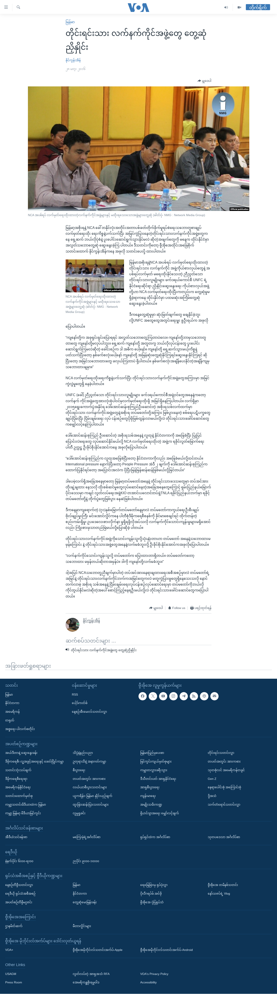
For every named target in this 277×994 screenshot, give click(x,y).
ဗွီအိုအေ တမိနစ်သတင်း (223, 885)
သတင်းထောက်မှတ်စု (19, 796)
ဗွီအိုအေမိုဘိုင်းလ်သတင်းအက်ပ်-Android (166, 950)
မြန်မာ (70, 22)
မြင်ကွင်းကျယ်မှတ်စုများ (156, 761)
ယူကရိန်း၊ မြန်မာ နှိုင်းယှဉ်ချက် (92, 796)
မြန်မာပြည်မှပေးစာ (152, 753)
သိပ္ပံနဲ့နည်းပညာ (83, 753)
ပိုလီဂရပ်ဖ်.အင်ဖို (151, 893)
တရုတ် (9, 720)
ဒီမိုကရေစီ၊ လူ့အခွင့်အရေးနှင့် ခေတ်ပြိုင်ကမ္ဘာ (34, 761)
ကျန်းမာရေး (148, 796)
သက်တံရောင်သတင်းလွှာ (224, 804)
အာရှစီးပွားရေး (149, 787)
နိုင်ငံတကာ (12, 703)
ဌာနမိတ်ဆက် (14, 926)
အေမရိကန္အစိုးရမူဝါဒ (86, 982)
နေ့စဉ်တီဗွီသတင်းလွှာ (19, 885)
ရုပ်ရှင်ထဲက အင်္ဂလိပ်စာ (155, 837)
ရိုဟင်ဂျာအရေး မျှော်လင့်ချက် (159, 813)
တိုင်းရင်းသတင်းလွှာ (221, 753)
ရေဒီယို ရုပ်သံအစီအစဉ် (20, 893)
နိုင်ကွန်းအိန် (73, 60)
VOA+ (9, 950)
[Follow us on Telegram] (184, 696)
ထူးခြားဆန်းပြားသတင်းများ (91, 804)
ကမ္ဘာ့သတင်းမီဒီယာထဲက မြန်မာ (25, 804)
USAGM (10, 974)
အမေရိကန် (12, 712)
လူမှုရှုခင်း (79, 813)
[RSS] (194, 696)
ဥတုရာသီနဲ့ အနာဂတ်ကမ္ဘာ (89, 761)
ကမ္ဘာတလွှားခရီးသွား (153, 770)
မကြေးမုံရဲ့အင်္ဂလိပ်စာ (86, 837)
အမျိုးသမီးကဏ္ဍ (151, 804)
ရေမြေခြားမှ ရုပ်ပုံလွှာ (153, 885)
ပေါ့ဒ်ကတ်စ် (79, 703)
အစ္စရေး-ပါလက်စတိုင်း (20, 729)
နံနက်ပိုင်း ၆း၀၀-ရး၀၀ (19, 861)
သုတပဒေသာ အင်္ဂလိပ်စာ (224, 837)
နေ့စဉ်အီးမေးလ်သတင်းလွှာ (89, 712)
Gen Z (212, 778)
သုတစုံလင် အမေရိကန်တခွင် (226, 770)
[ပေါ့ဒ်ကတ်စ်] (204, 696)
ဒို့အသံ (212, 796)
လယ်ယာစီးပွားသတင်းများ (90, 787)
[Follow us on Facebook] (142, 696)
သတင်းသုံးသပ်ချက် (18, 770)
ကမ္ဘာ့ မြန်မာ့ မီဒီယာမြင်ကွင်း (23, 813)
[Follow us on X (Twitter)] (153, 696)
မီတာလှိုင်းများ (82, 926)
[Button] (204, 81)
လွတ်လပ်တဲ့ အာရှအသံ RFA (91, 974)
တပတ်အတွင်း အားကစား (89, 778)
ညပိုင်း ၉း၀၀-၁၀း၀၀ (86, 861)
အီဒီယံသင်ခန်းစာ (16, 837)
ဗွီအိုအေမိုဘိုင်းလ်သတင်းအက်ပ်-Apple (97, 950)
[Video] (239, 7)
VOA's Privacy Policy (154, 974)
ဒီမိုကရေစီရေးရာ (16, 778)
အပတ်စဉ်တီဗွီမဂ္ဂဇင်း (18, 902)
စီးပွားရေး (79, 770)
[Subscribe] (214, 696)
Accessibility (148, 982)
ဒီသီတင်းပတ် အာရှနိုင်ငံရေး (158, 778)
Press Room (13, 982)
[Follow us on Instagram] (173, 696)
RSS (75, 694)
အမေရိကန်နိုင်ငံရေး (18, 787)
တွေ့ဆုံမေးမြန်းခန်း (85, 902)
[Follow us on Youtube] (163, 696)
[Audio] (226, 7)
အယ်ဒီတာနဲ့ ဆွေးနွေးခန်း (21, 753)
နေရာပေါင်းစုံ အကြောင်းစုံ (224, 787)
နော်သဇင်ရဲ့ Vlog (219, 893)
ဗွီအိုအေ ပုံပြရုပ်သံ (152, 902)
